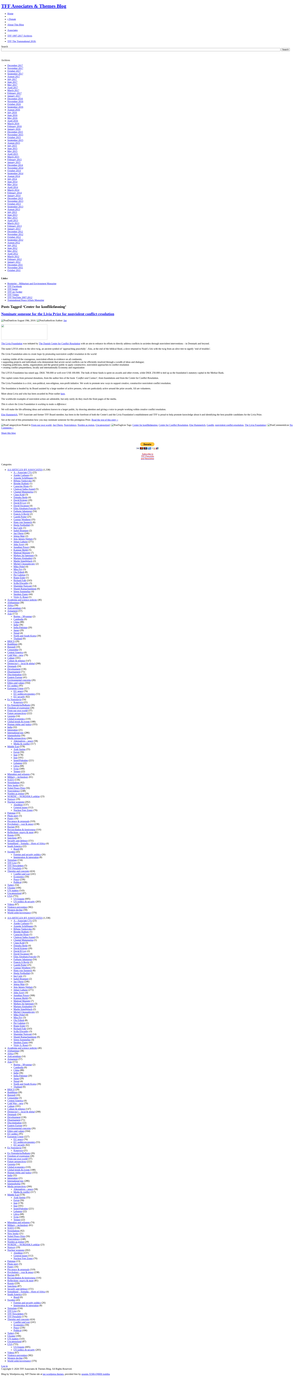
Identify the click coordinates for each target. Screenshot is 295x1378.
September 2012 (15, 240)
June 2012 (12, 248)
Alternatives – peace (23, 741)
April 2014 (12, 187)
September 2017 (15, 73)
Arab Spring (20, 749)
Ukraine (11, 887)
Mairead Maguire (22, 552)
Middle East (13, 746)
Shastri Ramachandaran (25, 588)
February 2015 (14, 159)
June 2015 (12, 148)
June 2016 (12, 115)
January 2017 (13, 96)
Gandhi (210, 425)
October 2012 (14, 237)
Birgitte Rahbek (21, 483)
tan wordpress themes (53, 1374)
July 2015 (12, 145)
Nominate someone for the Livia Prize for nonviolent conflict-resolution (57, 314)
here (63, 393)
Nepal (16, 633)
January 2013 (13, 228)
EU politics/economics (24, 694)
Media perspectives (16, 738)
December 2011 (15, 264)
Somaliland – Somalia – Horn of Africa (26, 843)
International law (15, 732)
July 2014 (12, 179)
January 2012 (13, 262)
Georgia (11, 716)
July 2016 (12, 112)
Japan (16, 630)
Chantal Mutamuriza (23, 492)
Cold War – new (15, 655)
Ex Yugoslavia (14, 699)
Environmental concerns (19, 680)
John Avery (19, 544)
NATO (10, 779)
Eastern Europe (14, 677)
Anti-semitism (14, 608)
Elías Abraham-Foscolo (25, 508)
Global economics (16, 719)
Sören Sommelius (22, 591)
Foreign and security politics (27, 854)
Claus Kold (19, 494)
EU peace (18, 691)
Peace (16, 879)
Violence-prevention (17, 907)
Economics (19, 876)
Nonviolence (70, 425)
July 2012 (12, 245)
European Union (15, 688)
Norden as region (86, 425)
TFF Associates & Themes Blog (33, 6)
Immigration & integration (26, 857)
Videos (10, 904)
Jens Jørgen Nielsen (23, 539)
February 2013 (14, 226)
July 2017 (12, 79)
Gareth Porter (20, 516)
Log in (4, 1366)
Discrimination (14, 674)
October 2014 (14, 170)
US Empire (19, 898)
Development (13, 669)
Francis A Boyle (21, 514)
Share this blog (8, 433)
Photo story (12, 815)
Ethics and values (15, 683)
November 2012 (15, 234)
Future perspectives (16, 713)
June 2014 (12, 181)
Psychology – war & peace (20, 824)
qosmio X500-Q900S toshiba (95, 1374)
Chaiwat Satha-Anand (24, 489)
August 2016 (13, 109)
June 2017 (12, 82)
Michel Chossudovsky (24, 563)
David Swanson (21, 505)
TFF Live (12, 862)
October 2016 (14, 104)
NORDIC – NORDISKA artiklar (23, 796)
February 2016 (14, 126)
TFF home (12, 289)
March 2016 (13, 123)
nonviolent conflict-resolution (229, 425)
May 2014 (12, 184)
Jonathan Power (21, 547)
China (16, 622)
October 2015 (14, 137)
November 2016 (15, 101)
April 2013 (12, 220)
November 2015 (15, 134)
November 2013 (15, 201)
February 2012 (14, 259)
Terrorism (12, 860)
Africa (10, 605)
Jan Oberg (58, 425)
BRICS (11, 641)
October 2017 (14, 71)
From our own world (41, 425)
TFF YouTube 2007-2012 (19, 297)
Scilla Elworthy (21, 583)
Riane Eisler (19, 577)
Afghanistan (13, 602)
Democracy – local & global (21, 663)
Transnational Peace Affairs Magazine (25, 300)
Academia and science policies (22, 599)
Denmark (11, 666)
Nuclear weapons (15, 802)
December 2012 (15, 231)
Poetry (10, 818)
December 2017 (15, 65)
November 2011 (15, 267)
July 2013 (12, 212)
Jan (65, 320)
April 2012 (12, 253)
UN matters (13, 890)
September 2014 (15, 173)
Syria (16, 768)
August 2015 (13, 143)
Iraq (15, 757)
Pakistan (11, 813)
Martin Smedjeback (23, 561)
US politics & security (24, 901)
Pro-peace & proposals (18, 821)
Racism (11, 827)
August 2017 (13, 76)
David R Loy (20, 503)
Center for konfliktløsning (144, 425)
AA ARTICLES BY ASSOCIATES (25, 469)
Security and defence (17, 840)
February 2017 (14, 93)
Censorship (12, 649)
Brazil (16, 849)
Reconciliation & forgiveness (21, 829)
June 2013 (12, 215)
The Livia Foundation (11, 343)
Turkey (10, 885)
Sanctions (12, 838)
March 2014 (13, 190)
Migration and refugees (18, 774)
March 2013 (13, 223)
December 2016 (15, 98)
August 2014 (13, 176)
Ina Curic (18, 527)
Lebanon (18, 763)
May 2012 (12, 251)
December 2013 (15, 198)
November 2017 (15, 68)
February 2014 (14, 192)
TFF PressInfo (14, 868)
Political (17, 882)
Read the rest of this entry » (105, 420)
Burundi (11, 647)
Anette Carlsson (21, 475)
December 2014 (15, 165)
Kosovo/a (18, 702)
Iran (15, 755)
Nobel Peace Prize (16, 788)
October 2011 (14, 270)
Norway (11, 799)
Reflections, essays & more (20, 832)
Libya (16, 766)
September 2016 (15, 107)
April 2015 (12, 154)
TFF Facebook (14, 286)
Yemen (17, 771)
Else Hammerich (9, 414)
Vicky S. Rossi (21, 597)
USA (9, 896)
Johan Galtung (21, 541)
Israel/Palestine (21, 760)
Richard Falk (20, 580)
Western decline (15, 910)
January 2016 (13, 129)
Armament (12, 611)
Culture (11, 658)
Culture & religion (16, 660)
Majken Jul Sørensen (24, 555)
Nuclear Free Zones (23, 810)
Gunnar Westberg (22, 519)
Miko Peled (19, 566)
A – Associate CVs (23, 472)
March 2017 (13, 90)
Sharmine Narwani (23, 586)
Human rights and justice (19, 724)
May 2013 (12, 217)
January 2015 (13, 162)
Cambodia (19, 619)
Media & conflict (22, 743)
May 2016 (12, 118)
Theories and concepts (18, 871)
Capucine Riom (21, 486)
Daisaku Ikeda (21, 497)
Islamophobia (13, 735)
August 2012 (13, 242)
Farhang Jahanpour (23, 511)
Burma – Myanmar (23, 616)
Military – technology (17, 777)
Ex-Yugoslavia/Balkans (18, 705)
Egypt (16, 752)
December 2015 (15, 132)
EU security (19, 696)
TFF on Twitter (14, 292)
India (16, 624)
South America (14, 846)
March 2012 (13, 256)
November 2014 (15, 168)
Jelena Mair (19, 536)
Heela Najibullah (22, 525)
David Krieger (21, 500)
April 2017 (12, 87)
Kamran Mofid (21, 550)
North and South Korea (25, 635)
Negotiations (13, 782)
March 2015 (13, 157)
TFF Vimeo (13, 294)
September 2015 (15, 140)
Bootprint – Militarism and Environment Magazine (31, 283)
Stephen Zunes (21, 594)
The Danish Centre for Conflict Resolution (59, 343)
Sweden (11, 851)
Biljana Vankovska (23, 480)
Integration (12, 730)
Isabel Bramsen (21, 530)
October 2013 (14, 204)
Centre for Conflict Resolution (173, 425)
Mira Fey (18, 569)
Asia (9, 613)
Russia (10, 835)
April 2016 (12, 121)
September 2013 (15, 206)
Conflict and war (22, 874)
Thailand (18, 638)
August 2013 (13, 209)
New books (13, 785)
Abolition (18, 804)
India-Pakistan (20, 627)
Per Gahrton (19, 575)
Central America (15, 652)
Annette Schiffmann (23, 478)
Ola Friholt (19, 572)
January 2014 (13, 195)
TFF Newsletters (15, 865)
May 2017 (12, 85)
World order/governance (19, 912)
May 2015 (12, 151)
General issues (21, 807)
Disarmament (13, 671)
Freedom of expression (18, 707)
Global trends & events (18, 721)
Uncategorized (103, 425)
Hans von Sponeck (23, 522)
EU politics (12, 685)
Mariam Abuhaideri (23, 558)
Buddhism (12, 644)
